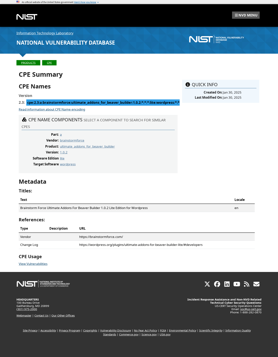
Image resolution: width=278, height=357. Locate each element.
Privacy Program (69, 330)
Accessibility (48, 330)
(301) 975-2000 (26, 309)
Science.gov (149, 334)
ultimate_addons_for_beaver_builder (87, 146)
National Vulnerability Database (65, 42)
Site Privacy (30, 330)
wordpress (68, 164)
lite (62, 158)
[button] (246, 15)
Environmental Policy (182, 330)
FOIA (163, 330)
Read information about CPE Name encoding (52, 109)
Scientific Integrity (210, 330)
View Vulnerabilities (33, 264)
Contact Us (41, 315)
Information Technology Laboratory (44, 33)
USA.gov (165, 334)
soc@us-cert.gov (251, 309)
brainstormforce (72, 140)
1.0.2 (64, 152)
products (28, 62)
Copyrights (90, 330)
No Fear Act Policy (145, 330)
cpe (49, 62)
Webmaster (23, 315)
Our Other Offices (63, 315)
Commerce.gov (128, 334)
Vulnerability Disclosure (115, 330)
